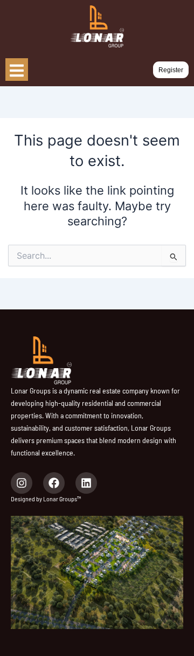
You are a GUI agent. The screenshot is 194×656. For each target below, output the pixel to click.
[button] (171, 70)
